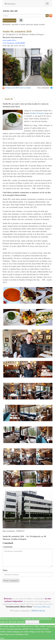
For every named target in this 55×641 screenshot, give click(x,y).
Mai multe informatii (17, 621)
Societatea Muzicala (41, 606)
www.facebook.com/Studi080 (14, 43)
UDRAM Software (38, 610)
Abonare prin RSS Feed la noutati (18, 87)
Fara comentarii (43, 87)
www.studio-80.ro (9, 40)
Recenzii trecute (9, 20)
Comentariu (7, 547)
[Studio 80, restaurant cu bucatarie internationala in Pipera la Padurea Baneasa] (11, 295)
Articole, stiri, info (10, 10)
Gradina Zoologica (37, 113)
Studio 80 (9, 98)
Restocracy (10, 3)
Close (2, 638)
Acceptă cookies (32, 621)
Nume (5, 570)
